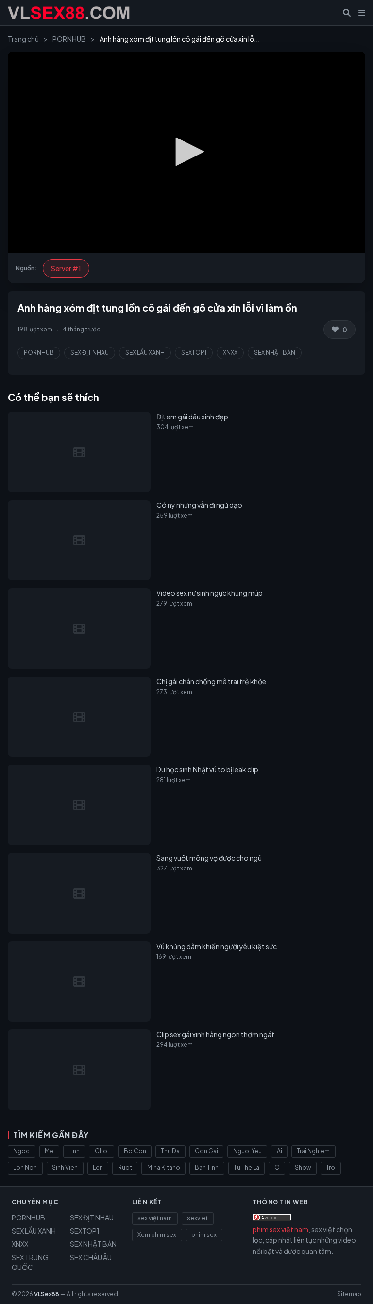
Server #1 (66, 268)
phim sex (204, 1234)
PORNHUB (69, 39)
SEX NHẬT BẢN (274, 352)
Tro (330, 1167)
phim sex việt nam (280, 1229)
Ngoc (21, 1151)
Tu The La (246, 1167)
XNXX (230, 352)
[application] (186, 152)
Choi (102, 1151)
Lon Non (25, 1167)
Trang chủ (23, 39)
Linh (74, 1151)
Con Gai (206, 1151)
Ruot (125, 1167)
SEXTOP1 (193, 352)
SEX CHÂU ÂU (91, 1257)
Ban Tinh (207, 1167)
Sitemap (349, 1294)
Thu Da (170, 1151)
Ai (279, 1151)
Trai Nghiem (313, 1151)
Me (49, 1151)
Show (303, 1167)
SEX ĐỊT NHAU (89, 352)
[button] (186, 151)
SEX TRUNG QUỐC (30, 1262)
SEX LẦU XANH (145, 352)
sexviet (197, 1218)
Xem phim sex (156, 1234)
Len (98, 1167)
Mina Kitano (163, 1167)
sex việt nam (154, 1218)
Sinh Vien (65, 1167)
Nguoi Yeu (247, 1151)
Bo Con (135, 1151)
